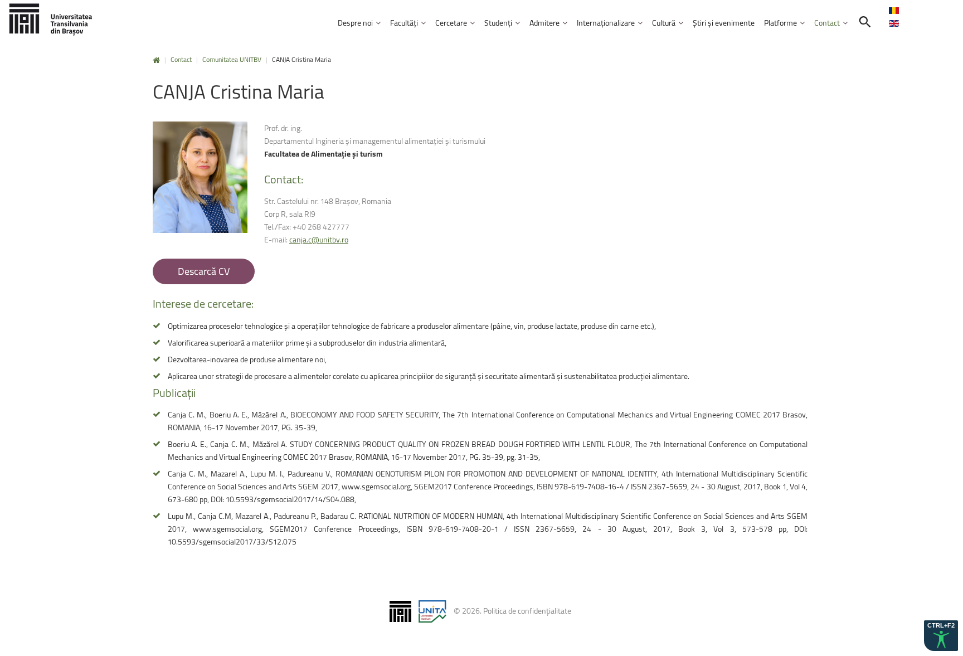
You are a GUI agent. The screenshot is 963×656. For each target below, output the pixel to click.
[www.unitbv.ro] (50, 19)
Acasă (156, 60)
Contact (181, 59)
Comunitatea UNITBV (231, 59)
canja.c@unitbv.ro (318, 239)
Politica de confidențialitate (527, 610)
